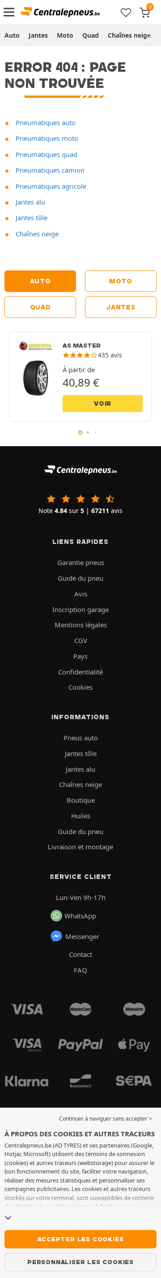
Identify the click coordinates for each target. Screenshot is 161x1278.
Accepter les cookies (81, 1239)
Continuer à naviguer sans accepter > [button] (105, 1118)
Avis (80, 593)
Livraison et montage (80, 846)
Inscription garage (80, 609)
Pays (80, 656)
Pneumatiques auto (45, 122)
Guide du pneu (80, 578)
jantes (120, 307)
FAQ (80, 969)
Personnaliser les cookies (80, 1261)
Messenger (82, 936)
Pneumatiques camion (49, 169)
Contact (80, 954)
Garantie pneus (80, 562)
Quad (90, 35)
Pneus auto (81, 737)
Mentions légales (81, 624)
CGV (80, 640)
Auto (12, 35)
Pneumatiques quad (45, 154)
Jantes (38, 35)
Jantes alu (29, 201)
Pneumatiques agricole (50, 186)
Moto (65, 35)
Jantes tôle (30, 217)
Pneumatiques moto (46, 138)
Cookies (80, 686)
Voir (102, 404)
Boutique (81, 799)
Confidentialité (80, 671)
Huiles (80, 815)
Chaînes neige (129, 35)
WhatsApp (80, 915)
